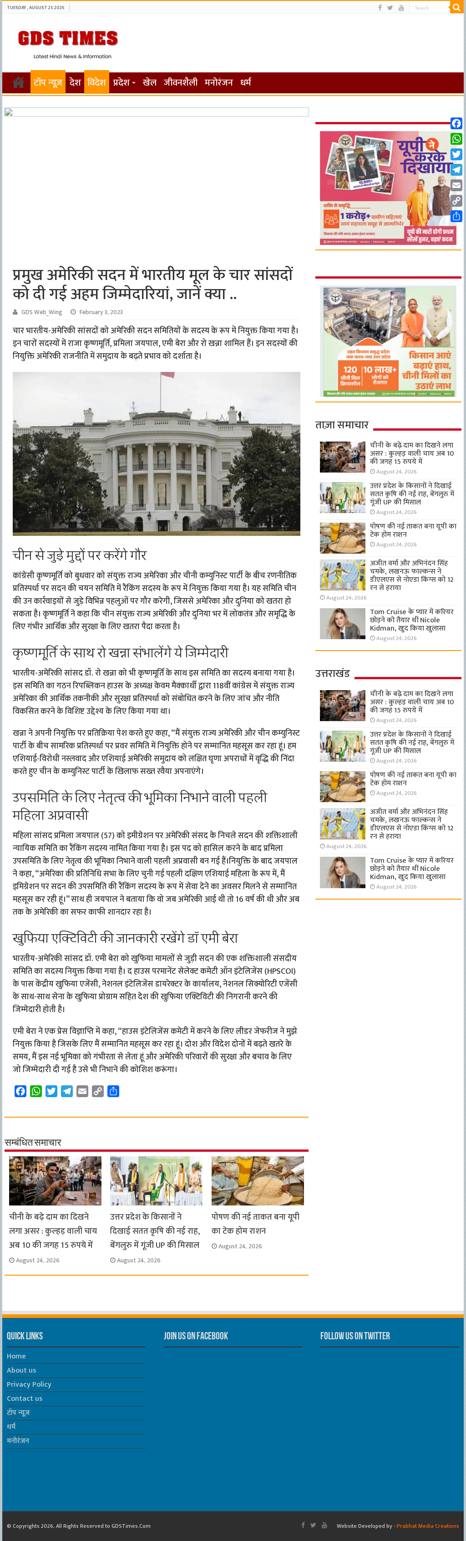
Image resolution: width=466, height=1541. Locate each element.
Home (16, 1356)
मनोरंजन (219, 83)
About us (21, 1370)
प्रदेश (121, 83)
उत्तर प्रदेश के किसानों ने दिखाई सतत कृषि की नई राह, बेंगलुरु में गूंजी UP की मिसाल (155, 1231)
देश (75, 83)
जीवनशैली (181, 83)
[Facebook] (380, 8)
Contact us (24, 1399)
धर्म (245, 83)
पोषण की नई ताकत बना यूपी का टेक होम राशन (255, 1224)
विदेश (96, 83)
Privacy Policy (29, 1384)
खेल (150, 83)
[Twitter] (390, 8)
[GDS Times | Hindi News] (67, 42)
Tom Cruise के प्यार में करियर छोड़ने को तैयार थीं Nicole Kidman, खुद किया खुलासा (412, 620)
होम (18, 82)
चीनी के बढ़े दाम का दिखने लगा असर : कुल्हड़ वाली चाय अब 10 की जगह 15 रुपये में (53, 1231)
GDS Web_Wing (41, 312)
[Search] (457, 7)
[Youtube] (401, 8)
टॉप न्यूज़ (48, 83)
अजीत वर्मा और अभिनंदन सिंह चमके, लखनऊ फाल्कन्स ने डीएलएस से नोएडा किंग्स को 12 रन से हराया (412, 575)
